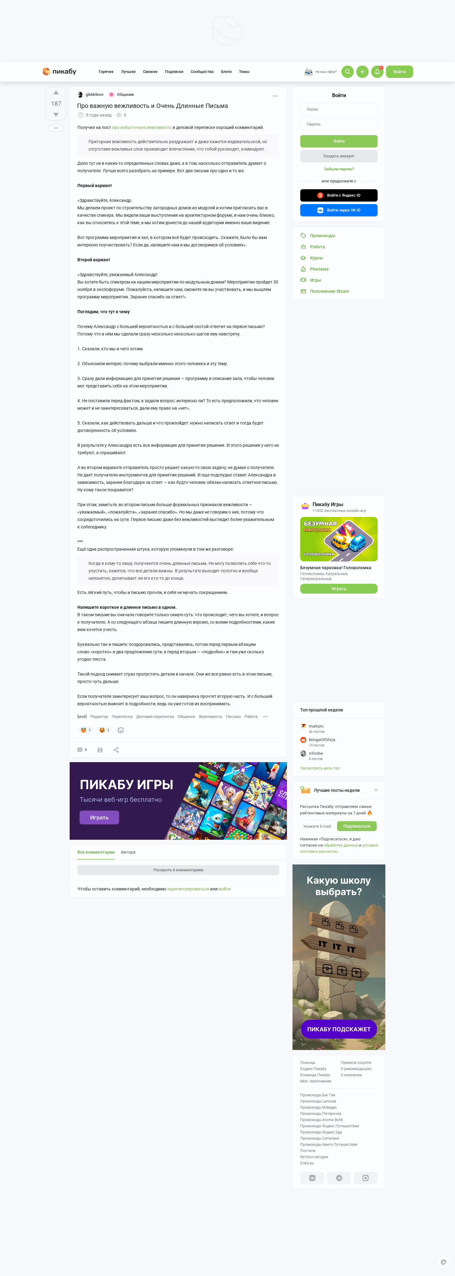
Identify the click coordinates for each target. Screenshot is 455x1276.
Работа (251, 716)
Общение (186, 716)
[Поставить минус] (56, 115)
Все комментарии (96, 852)
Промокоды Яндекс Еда (321, 1132)
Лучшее (128, 71)
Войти (399, 71)
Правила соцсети (356, 1062)
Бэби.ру (307, 1163)
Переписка (122, 716)
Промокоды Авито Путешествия (329, 1144)
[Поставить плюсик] (56, 92)
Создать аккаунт (338, 156)
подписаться (356, 826)
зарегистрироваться (188, 888)
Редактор (99, 716)
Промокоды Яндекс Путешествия (329, 1126)
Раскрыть (178, 870)
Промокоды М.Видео (318, 1107)
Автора (128, 852)
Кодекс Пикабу (313, 1069)
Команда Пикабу (315, 1075)
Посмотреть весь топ (320, 768)
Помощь (307, 1062)
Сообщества (202, 71)
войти (225, 888)
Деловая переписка (155, 716)
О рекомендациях (356, 1069)
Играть (339, 588)
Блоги (226, 71)
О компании (351, 1075)
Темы (244, 71)
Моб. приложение (315, 1081)
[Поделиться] (116, 749)
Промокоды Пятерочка (320, 1114)
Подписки (174, 71)
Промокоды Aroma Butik (321, 1120)
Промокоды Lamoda (318, 1101)
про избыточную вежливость (142, 127)
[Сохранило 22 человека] (100, 749)
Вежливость (210, 716)
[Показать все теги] (265, 716)
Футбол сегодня (314, 1157)
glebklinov (94, 94)
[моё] (82, 716)
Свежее (150, 71)
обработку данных (341, 845)
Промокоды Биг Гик (317, 1095)
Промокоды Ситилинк (319, 1138)
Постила (307, 1151)
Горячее (106, 71)
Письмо (233, 716)
